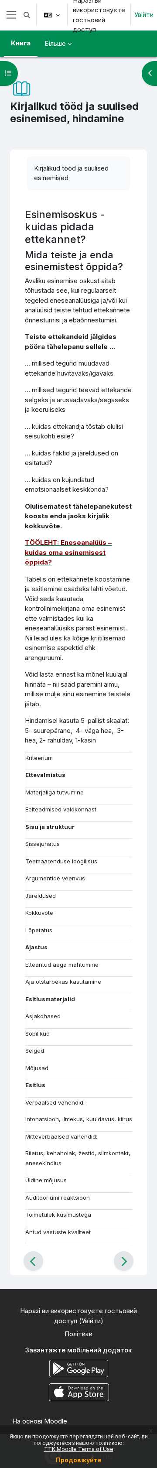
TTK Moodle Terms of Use (78, 1449)
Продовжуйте (79, 1460)
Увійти (144, 14)
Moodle (55, 1421)
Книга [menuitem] (21, 43)
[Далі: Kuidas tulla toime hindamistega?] (123, 1261)
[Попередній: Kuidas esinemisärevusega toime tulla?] (33, 1261)
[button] (26, 15)
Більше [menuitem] (55, 43)
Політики (78, 1334)
